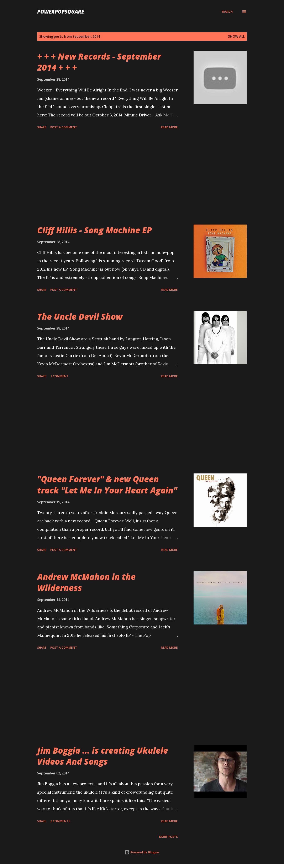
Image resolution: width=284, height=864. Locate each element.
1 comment (59, 376)
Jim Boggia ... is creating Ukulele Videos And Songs (102, 756)
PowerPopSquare (60, 11)
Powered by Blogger (144, 852)
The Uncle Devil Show (80, 316)
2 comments (60, 821)
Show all (236, 36)
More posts (168, 837)
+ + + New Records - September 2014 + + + (99, 62)
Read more (169, 127)
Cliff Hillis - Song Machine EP (94, 230)
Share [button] (41, 127)
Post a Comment (63, 127)
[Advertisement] (107, 178)
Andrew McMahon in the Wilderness (86, 582)
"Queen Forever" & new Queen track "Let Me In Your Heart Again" (107, 484)
